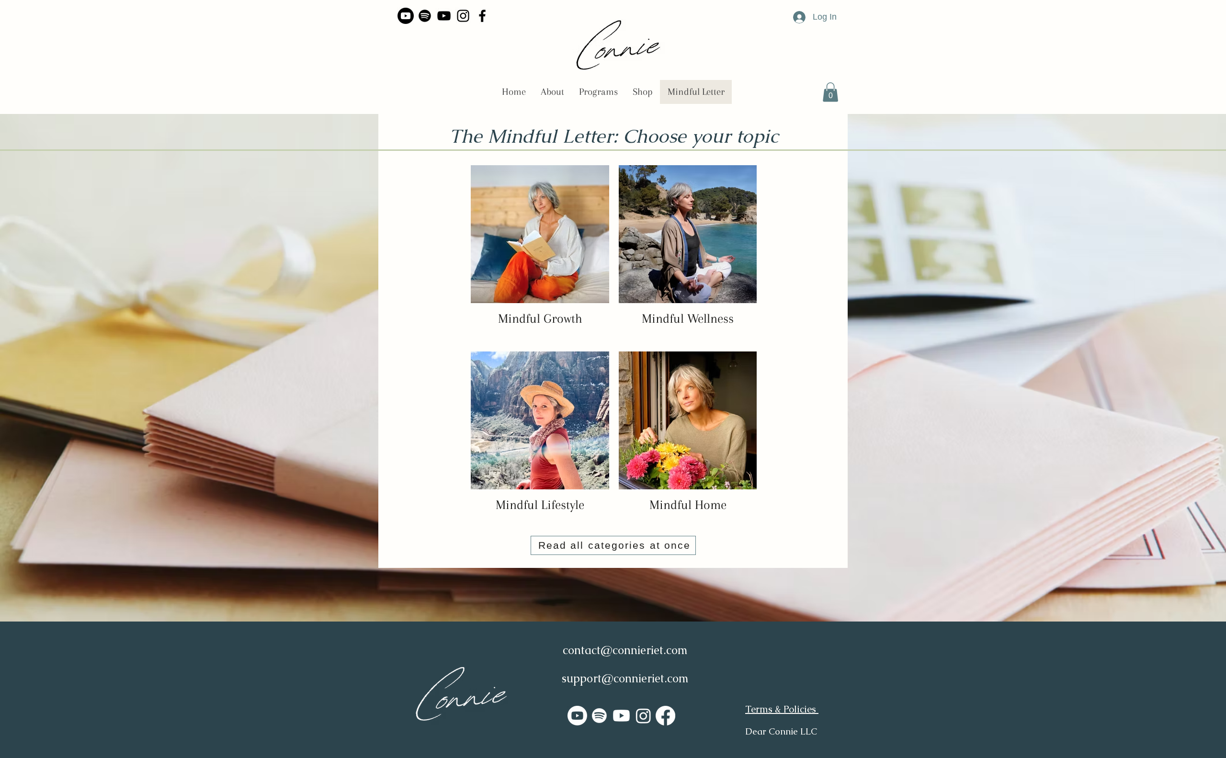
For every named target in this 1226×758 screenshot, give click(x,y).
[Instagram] (463, 16)
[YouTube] (444, 16)
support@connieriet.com (625, 678)
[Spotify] (425, 16)
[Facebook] (482, 16)
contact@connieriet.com (625, 650)
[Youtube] (405, 16)
